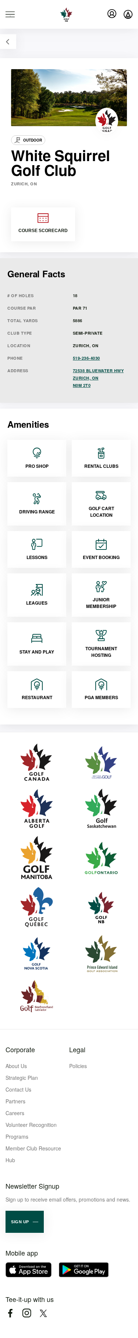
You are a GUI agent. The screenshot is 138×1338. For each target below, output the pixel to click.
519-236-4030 (86, 358)
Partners (15, 1101)
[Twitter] (43, 1313)
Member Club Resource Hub (33, 1154)
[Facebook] (10, 1313)
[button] (25, 1222)
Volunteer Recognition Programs (31, 1130)
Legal (77, 1049)
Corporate (20, 1049)
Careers (15, 1113)
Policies (78, 1066)
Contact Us (18, 1089)
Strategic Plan (22, 1077)
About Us (16, 1066)
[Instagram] (26, 1313)
